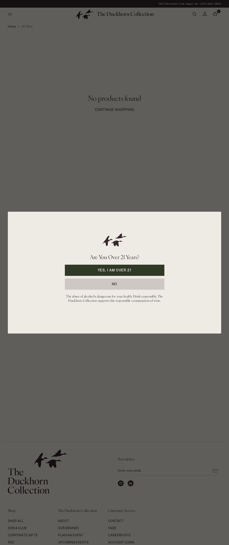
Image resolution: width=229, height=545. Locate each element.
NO (114, 284)
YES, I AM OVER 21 (114, 270)
